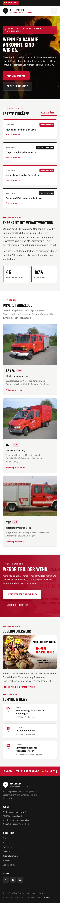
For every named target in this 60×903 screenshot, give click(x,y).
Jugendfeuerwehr (17, 604)
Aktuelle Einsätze (17, 86)
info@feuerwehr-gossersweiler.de (17, 820)
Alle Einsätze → (49, 112)
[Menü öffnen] (54, 11)
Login (48, 897)
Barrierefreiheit (34, 897)
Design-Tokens (9, 864)
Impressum (7, 897)
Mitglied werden (16, 75)
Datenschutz (20, 897)
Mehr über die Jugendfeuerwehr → (20, 687)
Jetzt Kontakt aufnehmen (22, 594)
